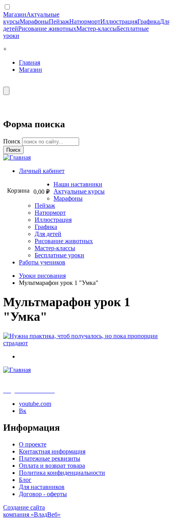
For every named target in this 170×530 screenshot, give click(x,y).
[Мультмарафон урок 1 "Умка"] (84, 343)
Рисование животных (47, 28)
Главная (29, 62)
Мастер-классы (96, 28)
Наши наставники (78, 184)
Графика (148, 21)
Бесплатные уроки (59, 255)
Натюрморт (84, 21)
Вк (22, 410)
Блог (25, 479)
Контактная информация (52, 451)
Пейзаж (59, 21)
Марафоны (34, 21)
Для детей (48, 234)
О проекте (32, 444)
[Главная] (17, 157)
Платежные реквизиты (49, 458)
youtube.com (35, 403)
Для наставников (42, 487)
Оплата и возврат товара (52, 465)
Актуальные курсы (79, 191)
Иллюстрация (118, 21)
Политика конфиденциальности (62, 472)
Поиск (12, 141)
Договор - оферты (43, 494)
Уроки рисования (42, 275)
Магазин (14, 14)
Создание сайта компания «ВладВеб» (32, 511)
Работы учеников (42, 262)
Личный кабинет (42, 170)
